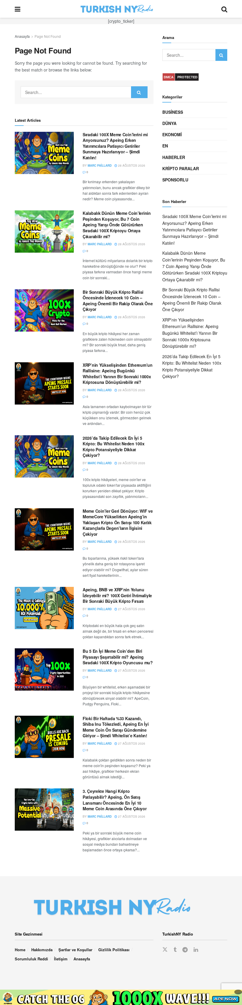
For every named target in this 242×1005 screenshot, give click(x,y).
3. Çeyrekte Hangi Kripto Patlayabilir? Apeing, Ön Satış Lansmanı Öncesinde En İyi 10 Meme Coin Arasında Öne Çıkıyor (115, 799)
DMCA (169, 77)
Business (172, 112)
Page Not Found (48, 36)
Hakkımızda (42, 949)
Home (20, 949)
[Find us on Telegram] (185, 949)
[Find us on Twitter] (165, 949)
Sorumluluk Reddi (31, 959)
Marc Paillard (100, 165)
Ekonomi (172, 134)
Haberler (173, 157)
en (165, 146)
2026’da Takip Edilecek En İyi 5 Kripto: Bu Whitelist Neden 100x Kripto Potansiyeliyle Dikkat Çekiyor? (113, 446)
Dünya (169, 123)
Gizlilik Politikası (114, 949)
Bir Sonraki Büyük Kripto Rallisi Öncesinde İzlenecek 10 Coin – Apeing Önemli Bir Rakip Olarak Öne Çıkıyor (118, 300)
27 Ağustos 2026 (131, 609)
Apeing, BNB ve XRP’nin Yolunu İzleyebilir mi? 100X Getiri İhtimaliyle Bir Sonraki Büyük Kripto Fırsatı (117, 595)
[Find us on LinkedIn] (196, 949)
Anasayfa (22, 36)
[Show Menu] (17, 9)
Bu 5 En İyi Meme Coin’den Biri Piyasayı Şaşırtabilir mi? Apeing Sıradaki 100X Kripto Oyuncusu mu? (118, 656)
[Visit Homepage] (121, 9)
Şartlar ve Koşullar (75, 949)
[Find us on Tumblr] (175, 949)
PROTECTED (187, 77)
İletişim (61, 959)
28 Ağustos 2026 (131, 165)
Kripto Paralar (180, 168)
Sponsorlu (175, 180)
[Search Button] (224, 9)
